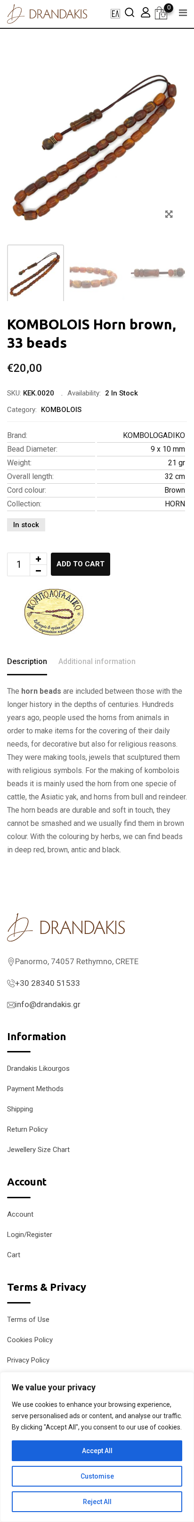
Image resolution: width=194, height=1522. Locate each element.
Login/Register (29, 1234)
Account (20, 1214)
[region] (97, 1447)
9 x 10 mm (168, 449)
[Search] (129, 12)
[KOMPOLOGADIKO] (54, 612)
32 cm (175, 476)
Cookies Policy (30, 1340)
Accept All (97, 1451)
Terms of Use (28, 1319)
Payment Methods (35, 1089)
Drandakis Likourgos (38, 1068)
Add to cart (81, 564)
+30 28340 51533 (47, 983)
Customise (97, 1476)
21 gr (176, 462)
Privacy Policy (28, 1360)
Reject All (97, 1501)
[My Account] (145, 12)
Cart (13, 1255)
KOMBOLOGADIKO (154, 435)
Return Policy (27, 1129)
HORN (175, 503)
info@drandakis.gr (48, 1004)
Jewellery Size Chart (38, 1149)
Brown (174, 490)
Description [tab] (27, 661)
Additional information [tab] (97, 661)
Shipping (20, 1109)
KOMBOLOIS (61, 409)
